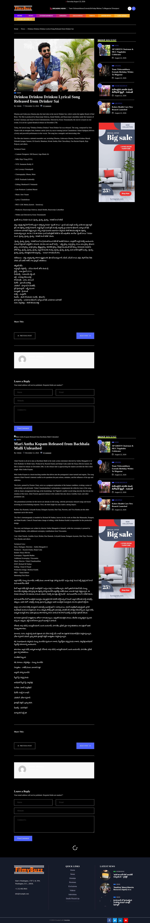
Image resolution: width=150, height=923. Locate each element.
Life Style (122, 16)
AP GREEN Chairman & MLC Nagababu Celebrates (122, 52)
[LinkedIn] (120, 920)
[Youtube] (126, 920)
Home (19, 16)
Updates (62, 16)
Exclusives (78, 16)
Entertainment (46, 16)
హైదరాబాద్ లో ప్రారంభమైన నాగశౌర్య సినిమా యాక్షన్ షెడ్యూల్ (122, 902)
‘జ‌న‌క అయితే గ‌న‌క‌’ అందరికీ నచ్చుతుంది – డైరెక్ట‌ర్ (123, 876)
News (31, 16)
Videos (92, 16)
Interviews (106, 16)
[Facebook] (109, 920)
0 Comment (47, 106)
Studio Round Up (24, 19)
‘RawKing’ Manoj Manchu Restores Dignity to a (123, 888)
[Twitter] (115, 920)
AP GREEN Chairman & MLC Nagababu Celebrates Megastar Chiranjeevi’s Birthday (100, 8)
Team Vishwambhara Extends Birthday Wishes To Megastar (122, 72)
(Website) (40, 357)
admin (19, 106)
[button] (129, 8)
